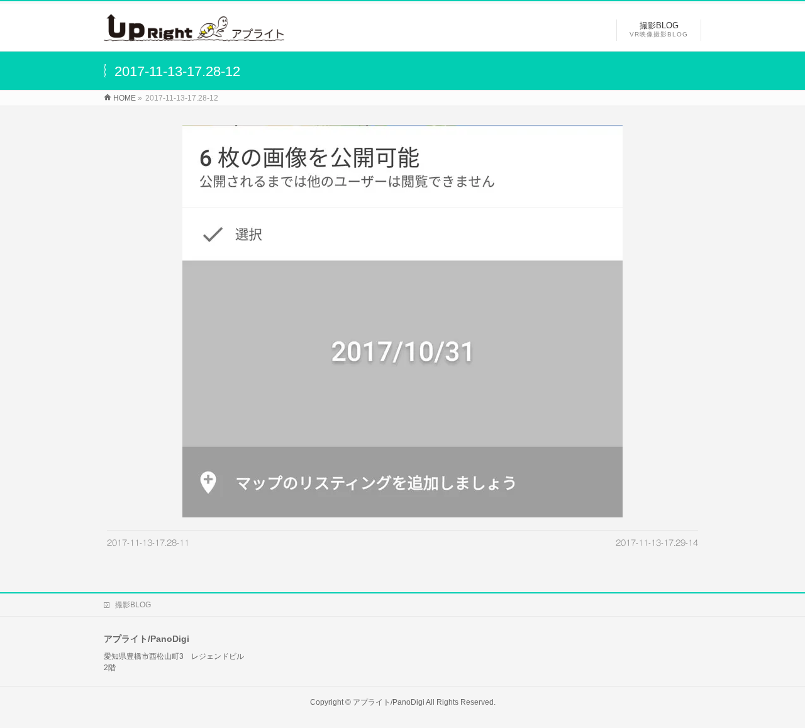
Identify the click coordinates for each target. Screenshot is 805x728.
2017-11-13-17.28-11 (148, 542)
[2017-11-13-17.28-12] (403, 321)
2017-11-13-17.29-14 (657, 542)
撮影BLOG (133, 604)
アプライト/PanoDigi (389, 702)
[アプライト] (194, 34)
